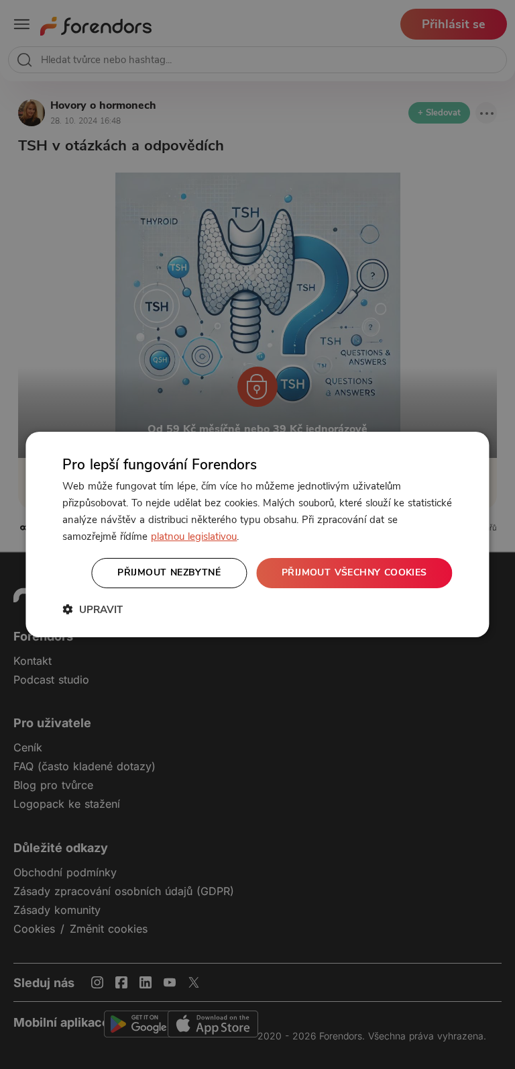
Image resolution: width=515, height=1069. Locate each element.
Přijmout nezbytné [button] (169, 572)
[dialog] (257, 534)
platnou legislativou (194, 536)
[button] (92, 609)
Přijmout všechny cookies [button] (354, 572)
